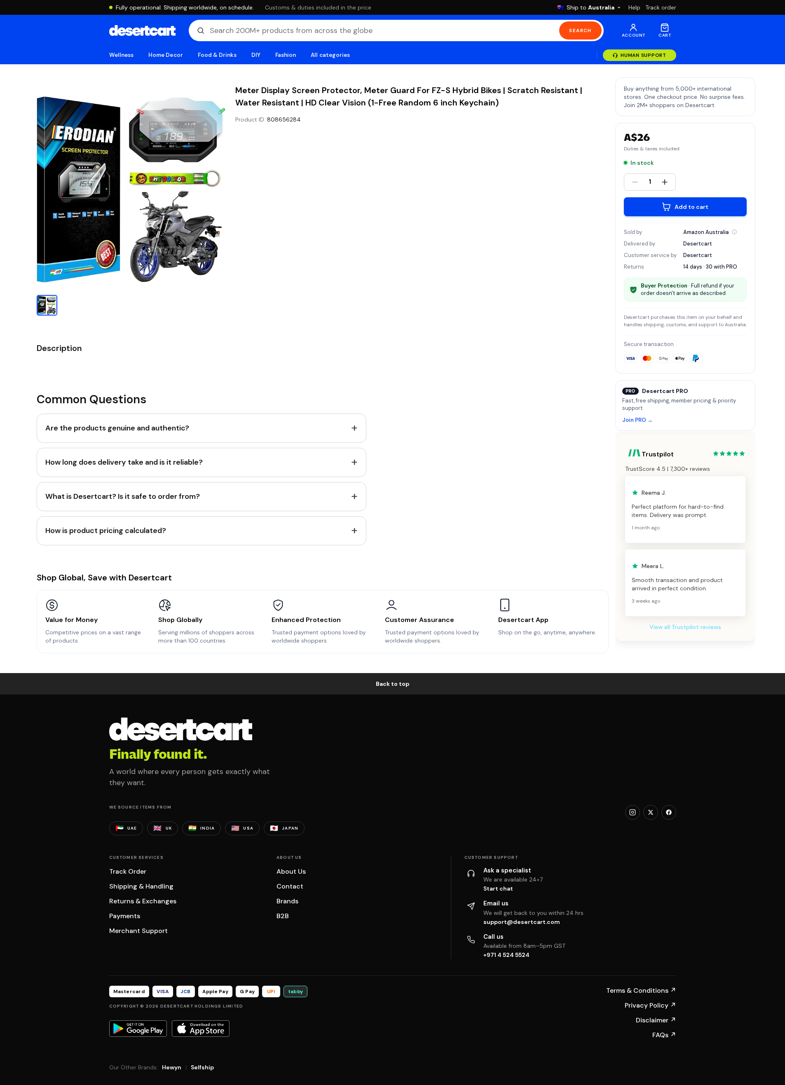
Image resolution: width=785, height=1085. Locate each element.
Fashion (285, 54)
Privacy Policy (650, 1005)
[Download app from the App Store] (201, 1028)
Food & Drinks (217, 54)
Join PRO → (637, 420)
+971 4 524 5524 (506, 955)
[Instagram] (632, 812)
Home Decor (165, 54)
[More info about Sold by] (734, 232)
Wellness (121, 54)
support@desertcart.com (521, 922)
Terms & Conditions (641, 990)
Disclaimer (656, 1020)
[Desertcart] (142, 30)
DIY (255, 54)
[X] (650, 812)
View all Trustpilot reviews (685, 627)
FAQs (664, 1035)
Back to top (393, 683)
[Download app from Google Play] (138, 1028)
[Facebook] (668, 812)
